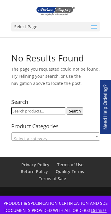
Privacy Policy (35, 164)
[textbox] (56, 139)
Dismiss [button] (99, 210)
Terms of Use (70, 164)
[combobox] (55, 136)
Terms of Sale (52, 178)
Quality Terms (70, 171)
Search (75, 111)
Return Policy (34, 171)
